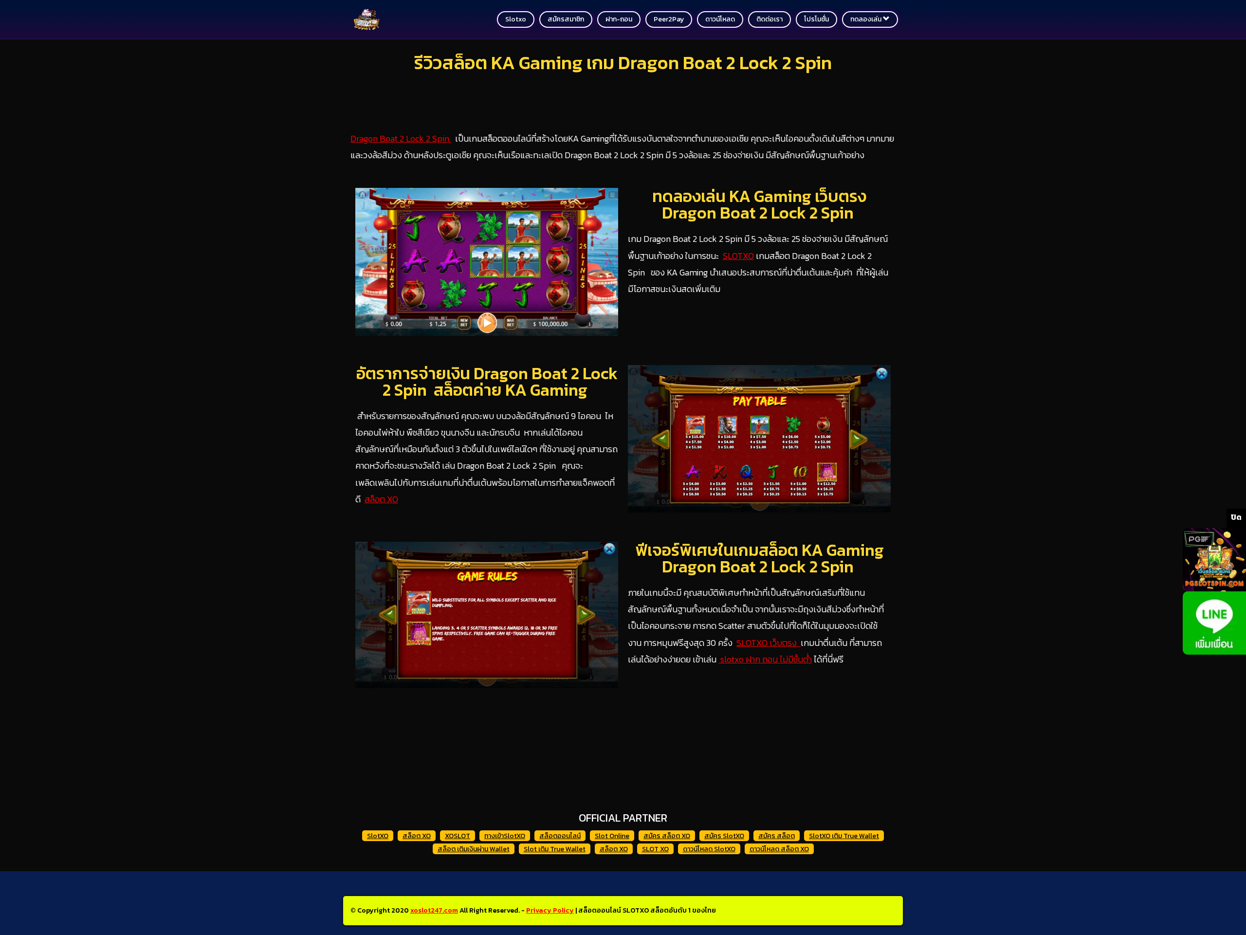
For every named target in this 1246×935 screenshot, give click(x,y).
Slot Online (612, 836)
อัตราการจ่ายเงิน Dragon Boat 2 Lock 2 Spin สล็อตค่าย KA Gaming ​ (487, 381)
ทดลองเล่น (866, 19)
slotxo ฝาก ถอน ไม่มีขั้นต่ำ (765, 659)
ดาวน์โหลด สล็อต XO (779, 849)
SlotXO (377, 836)
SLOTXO (738, 255)
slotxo (515, 19)
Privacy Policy (550, 910)
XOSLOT (457, 836)
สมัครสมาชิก (566, 19)
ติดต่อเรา (769, 19)
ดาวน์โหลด (720, 19)
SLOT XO (655, 849)
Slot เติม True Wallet (555, 849)
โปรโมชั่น (816, 19)
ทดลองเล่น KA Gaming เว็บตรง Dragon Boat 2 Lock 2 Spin (759, 204)
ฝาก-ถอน (618, 19)
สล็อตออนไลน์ (560, 836)
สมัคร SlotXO (724, 836)
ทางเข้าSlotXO (504, 836)
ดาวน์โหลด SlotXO (709, 849)
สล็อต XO (381, 499)
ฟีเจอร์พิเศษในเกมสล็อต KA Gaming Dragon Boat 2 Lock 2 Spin (759, 558)
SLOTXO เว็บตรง (768, 642)
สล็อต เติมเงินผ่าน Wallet (474, 849)
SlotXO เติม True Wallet (844, 836)
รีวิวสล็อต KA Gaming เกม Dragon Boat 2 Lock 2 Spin (623, 62)
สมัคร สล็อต (776, 836)
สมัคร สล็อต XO (666, 836)
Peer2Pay (669, 19)
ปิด (1236, 517)
